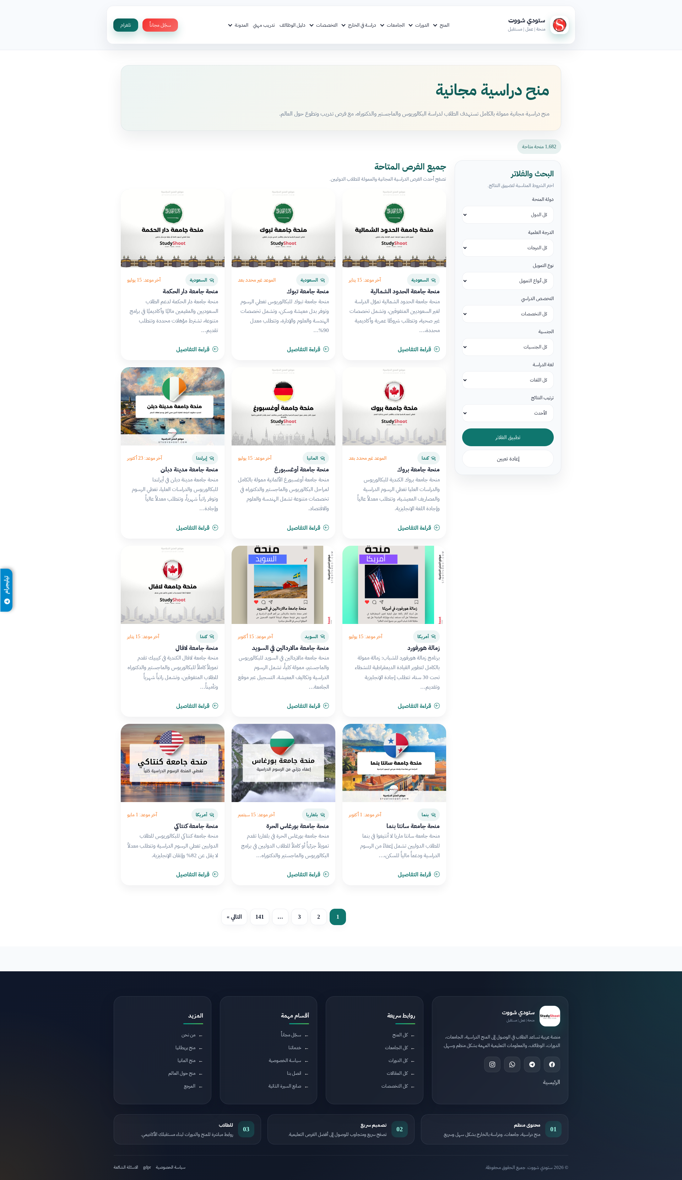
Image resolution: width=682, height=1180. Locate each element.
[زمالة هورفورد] (394, 585)
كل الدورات (398, 1060)
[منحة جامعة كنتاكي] (172, 763)
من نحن (188, 1034)
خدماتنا (294, 1047)
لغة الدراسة (543, 364)
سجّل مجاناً (160, 25)
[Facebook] (552, 1064)
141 (259, 917)
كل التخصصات (394, 1086)
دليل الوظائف (292, 25)
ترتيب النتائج (542, 397)
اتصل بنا (294, 1073)
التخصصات (326, 25)
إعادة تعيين (508, 459)
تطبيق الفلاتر (508, 437)
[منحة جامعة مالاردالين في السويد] (283, 585)
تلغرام (125, 25)
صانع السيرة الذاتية (285, 1086)
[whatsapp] (512, 1064)
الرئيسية (551, 1082)
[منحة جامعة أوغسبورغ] (283, 406)
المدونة (241, 25)
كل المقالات (397, 1073)
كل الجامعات (396, 1047)
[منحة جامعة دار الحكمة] (172, 228)
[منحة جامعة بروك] (394, 406)
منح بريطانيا (185, 1047)
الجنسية (546, 331)
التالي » (234, 917)
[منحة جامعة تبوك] (283, 228)
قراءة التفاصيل (414, 349)
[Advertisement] (158, 1120)
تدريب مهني (264, 25)
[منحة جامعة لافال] (172, 585)
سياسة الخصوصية (285, 1060)
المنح (444, 25)
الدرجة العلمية (541, 232)
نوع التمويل (543, 265)
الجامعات (396, 25)
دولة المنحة (543, 199)
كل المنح (400, 1034)
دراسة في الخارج (362, 25)
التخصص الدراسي (537, 298)
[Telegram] (532, 1064)
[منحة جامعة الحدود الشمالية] (394, 228)
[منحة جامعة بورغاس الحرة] (283, 763)
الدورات (422, 25)
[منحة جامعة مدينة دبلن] (172, 406)
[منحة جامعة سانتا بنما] (394, 763)
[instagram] (492, 1064)
